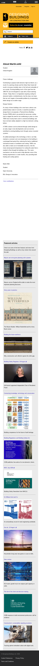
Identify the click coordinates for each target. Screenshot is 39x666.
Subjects (10, 36)
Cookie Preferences (7, 658)
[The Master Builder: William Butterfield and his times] (18, 323)
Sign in (33, 6)
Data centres (7, 559)
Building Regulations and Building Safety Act (17, 438)
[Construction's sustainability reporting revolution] (18, 642)
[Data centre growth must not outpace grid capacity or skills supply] (18, 580)
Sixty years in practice (10, 290)
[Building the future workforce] (18, 352)
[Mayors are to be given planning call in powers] (18, 279)
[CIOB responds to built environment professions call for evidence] (18, 612)
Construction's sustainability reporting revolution (18, 623)
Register (26, 6)
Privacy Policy (20, 658)
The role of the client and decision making (16, 591)
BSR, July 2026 (8, 467)
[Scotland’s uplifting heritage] (18, 518)
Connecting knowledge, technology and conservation (19, 393)
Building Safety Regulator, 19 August (14, 361)
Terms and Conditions (7, 661)
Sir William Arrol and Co (11, 497)
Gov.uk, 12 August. (9, 527)
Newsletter (19, 6)
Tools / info (25, 36)
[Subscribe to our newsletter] (18, 27)
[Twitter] (26, 47)
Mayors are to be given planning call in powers (17, 257)
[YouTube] (31, 47)
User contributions (8, 181)
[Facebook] (24, 47)
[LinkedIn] (29, 47)
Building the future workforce (12, 334)
